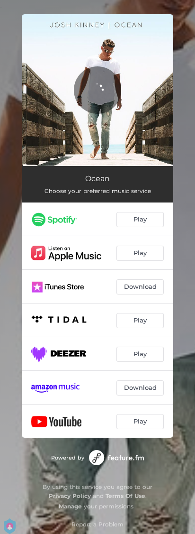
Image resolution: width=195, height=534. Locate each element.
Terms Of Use (125, 495)
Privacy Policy (70, 495)
